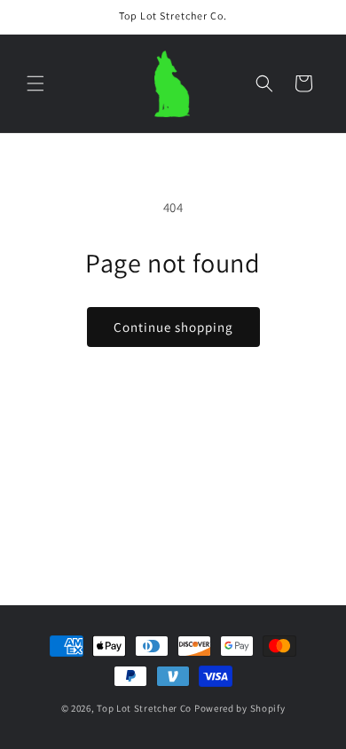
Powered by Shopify (240, 708)
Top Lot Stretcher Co (144, 708)
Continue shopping (173, 327)
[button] (35, 83)
